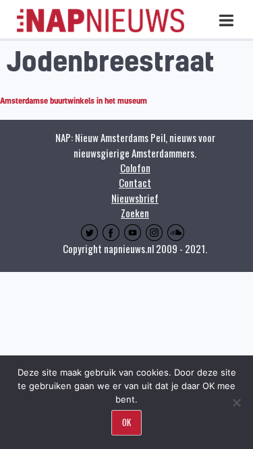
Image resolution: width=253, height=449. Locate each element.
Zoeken (135, 212)
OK (126, 422)
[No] (236, 402)
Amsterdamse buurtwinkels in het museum (73, 101)
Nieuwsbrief (135, 198)
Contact (135, 182)
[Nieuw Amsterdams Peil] (100, 29)
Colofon (135, 167)
